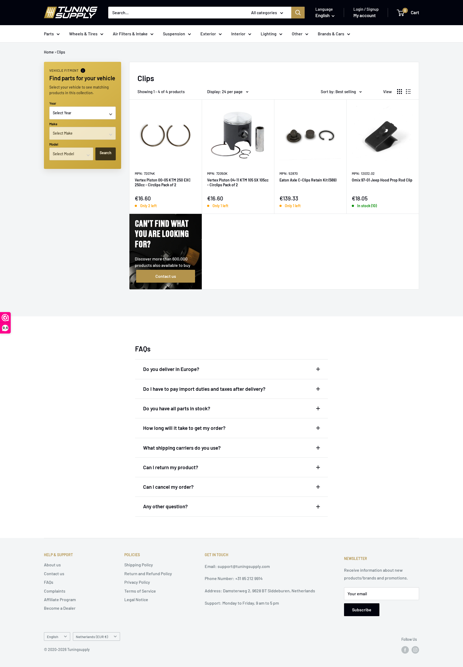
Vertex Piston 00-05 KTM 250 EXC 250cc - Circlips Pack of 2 (163, 182)
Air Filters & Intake (130, 33)
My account (364, 15)
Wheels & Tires (83, 33)
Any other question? (165, 506)
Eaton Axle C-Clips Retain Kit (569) (307, 180)
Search (105, 152)
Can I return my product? (170, 467)
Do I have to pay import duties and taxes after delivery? (204, 389)
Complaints (54, 590)
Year (52, 103)
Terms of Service (140, 590)
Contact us (165, 276)
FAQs (48, 582)
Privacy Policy (137, 582)
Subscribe (361, 609)
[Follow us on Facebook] (405, 650)
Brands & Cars (331, 33)
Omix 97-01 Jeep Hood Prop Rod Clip (382, 180)
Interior (238, 33)
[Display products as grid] (399, 91)
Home (49, 52)
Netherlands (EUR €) (92, 636)
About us (52, 564)
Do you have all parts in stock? (176, 408)
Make (53, 124)
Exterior (208, 33)
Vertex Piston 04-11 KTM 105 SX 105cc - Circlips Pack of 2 (237, 182)
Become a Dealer (60, 608)
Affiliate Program (60, 599)
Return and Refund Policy (148, 573)
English (52, 636)
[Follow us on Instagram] (415, 650)
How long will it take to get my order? (184, 428)
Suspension (174, 33)
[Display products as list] (408, 91)
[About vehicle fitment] (83, 70)
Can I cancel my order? (168, 487)
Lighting (269, 33)
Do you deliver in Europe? (171, 369)
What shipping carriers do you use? (182, 448)
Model (53, 144)
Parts (49, 33)
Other (297, 33)
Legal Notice (136, 599)
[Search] (298, 12)
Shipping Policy (138, 564)
